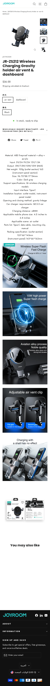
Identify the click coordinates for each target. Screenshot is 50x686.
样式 (5, 95)
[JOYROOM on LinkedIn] (41, 615)
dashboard (21, 99)
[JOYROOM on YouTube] (46, 615)
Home (5, 11)
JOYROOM (7, 57)
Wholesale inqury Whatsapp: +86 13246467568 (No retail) (23, 130)
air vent (7, 99)
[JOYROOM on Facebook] (36, 615)
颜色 (5, 107)
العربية (23, 665)
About (7, 624)
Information (11, 631)
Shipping (6, 86)
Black (6, 112)
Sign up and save (14, 640)
